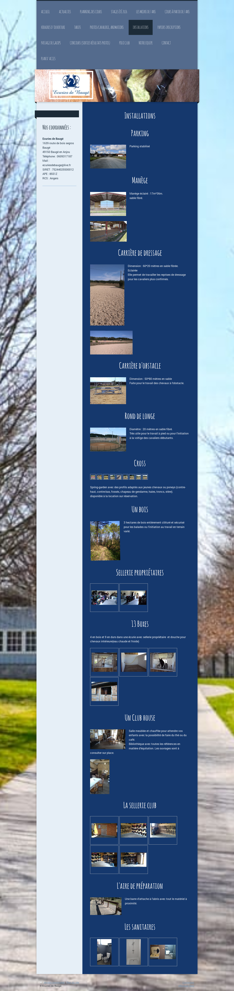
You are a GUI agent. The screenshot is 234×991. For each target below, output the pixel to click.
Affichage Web (186, 985)
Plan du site (72, 982)
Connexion (188, 982)
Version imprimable (54, 982)
